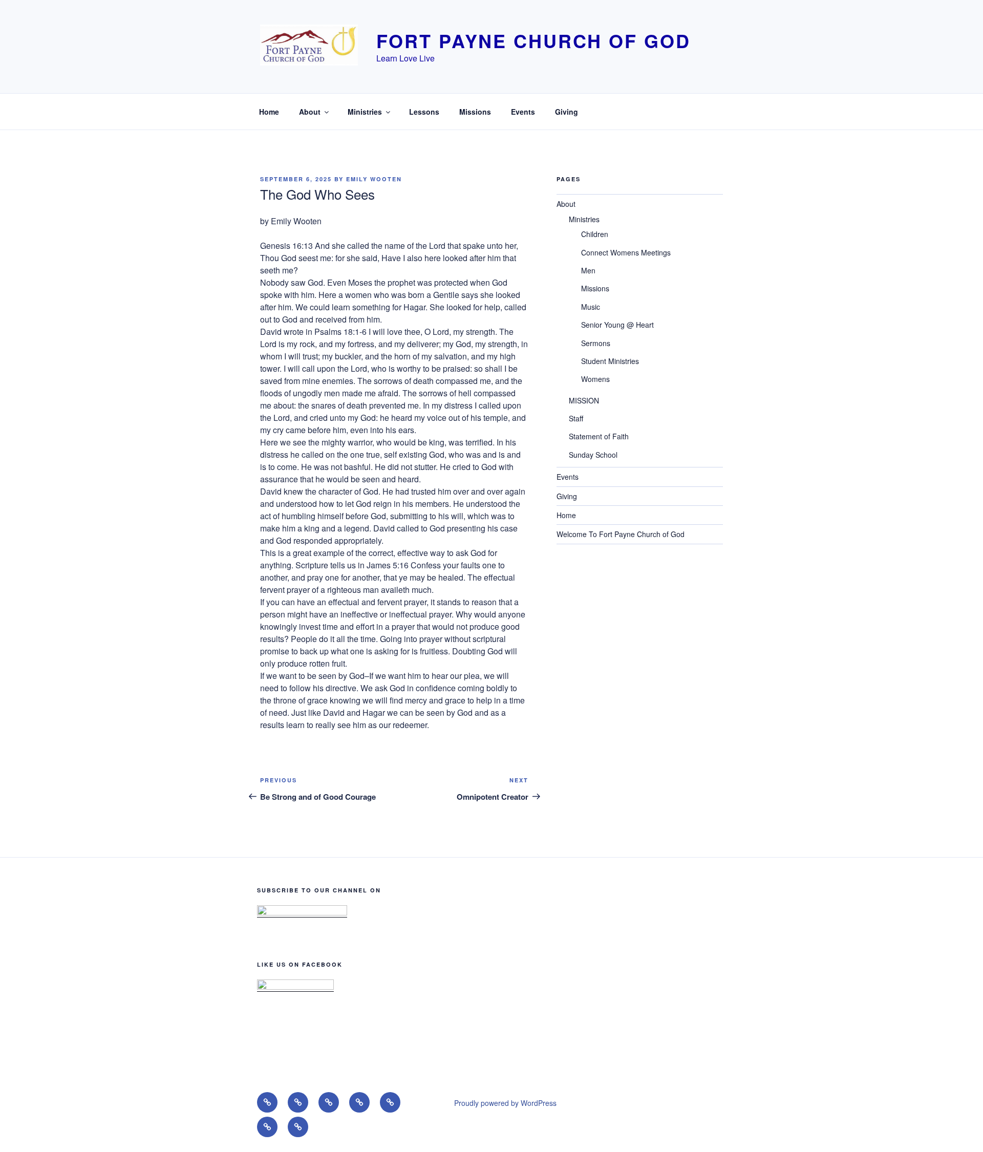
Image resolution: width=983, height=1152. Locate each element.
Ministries (365, 111)
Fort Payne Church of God (533, 40)
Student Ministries (610, 361)
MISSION (584, 400)
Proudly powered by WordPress (505, 1103)
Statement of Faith (599, 436)
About (309, 111)
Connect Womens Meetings (626, 252)
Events (523, 111)
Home (269, 111)
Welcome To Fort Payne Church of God (621, 534)
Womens (595, 379)
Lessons (424, 111)
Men (588, 270)
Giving (566, 111)
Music (590, 307)
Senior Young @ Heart (617, 324)
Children (594, 234)
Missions (475, 111)
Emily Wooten (374, 179)
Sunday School (593, 455)
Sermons (595, 343)
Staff (576, 418)
